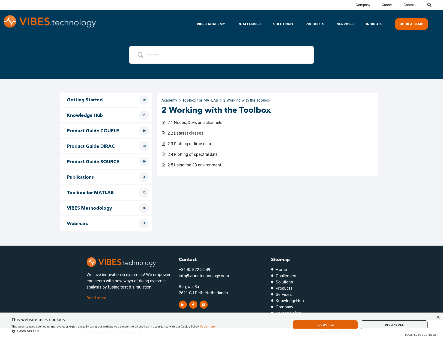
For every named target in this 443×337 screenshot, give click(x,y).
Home (281, 269)
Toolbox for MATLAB (200, 100)
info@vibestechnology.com (204, 275)
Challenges (249, 24)
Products (314, 24)
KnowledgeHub (290, 300)
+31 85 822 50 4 (193, 269)
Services (345, 24)
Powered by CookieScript (422, 334)
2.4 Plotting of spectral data (193, 154)
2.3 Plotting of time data (189, 143)
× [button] (438, 317)
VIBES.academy (211, 24)
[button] (113, 331)
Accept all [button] (325, 325)
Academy (169, 100)
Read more (96, 297)
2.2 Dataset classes (186, 133)
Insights (374, 24)
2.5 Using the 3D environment (194, 164)
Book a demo (411, 24)
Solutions (283, 24)
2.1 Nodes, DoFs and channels (195, 122)
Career (387, 5)
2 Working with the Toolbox (246, 100)
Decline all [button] (394, 325)
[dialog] (221, 325)
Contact (410, 5)
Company (363, 5)
